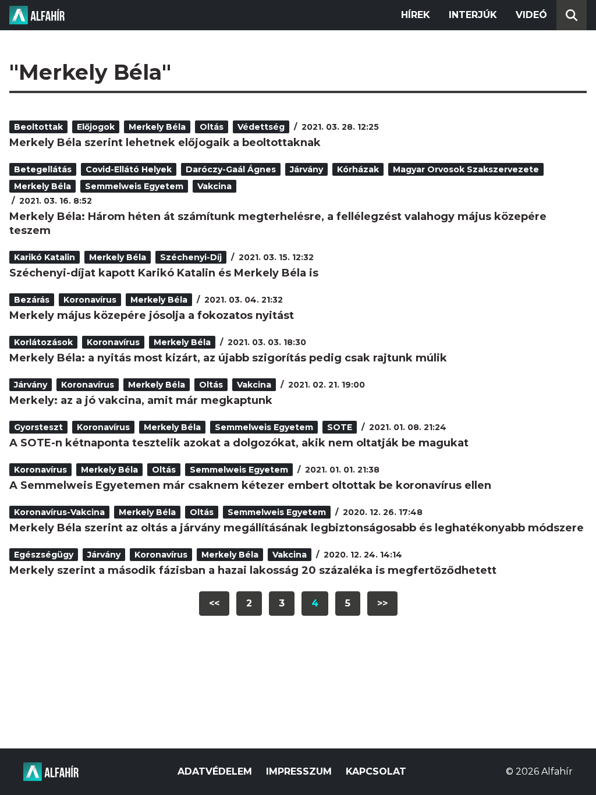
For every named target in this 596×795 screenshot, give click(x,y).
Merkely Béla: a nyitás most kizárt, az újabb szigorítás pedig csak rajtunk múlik (228, 358)
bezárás (31, 299)
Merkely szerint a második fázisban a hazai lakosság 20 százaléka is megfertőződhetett (252, 570)
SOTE (339, 427)
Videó (531, 14)
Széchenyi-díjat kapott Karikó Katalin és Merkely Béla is (163, 273)
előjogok (96, 127)
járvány (306, 169)
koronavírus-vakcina (59, 512)
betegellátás (43, 169)
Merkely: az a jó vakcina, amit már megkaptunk (140, 400)
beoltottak (38, 127)
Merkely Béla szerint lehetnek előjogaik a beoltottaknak (165, 142)
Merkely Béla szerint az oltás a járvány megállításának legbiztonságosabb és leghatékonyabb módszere (296, 527)
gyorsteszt (38, 427)
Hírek (415, 14)
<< (214, 603)
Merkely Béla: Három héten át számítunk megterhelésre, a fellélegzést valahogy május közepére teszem (278, 223)
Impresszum (299, 771)
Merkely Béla (157, 127)
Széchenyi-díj (191, 257)
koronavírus (89, 299)
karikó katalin (44, 257)
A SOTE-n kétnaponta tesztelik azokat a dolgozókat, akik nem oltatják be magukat (239, 442)
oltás (212, 127)
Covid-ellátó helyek (129, 169)
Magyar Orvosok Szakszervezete (466, 169)
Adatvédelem (215, 771)
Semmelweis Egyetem (134, 186)
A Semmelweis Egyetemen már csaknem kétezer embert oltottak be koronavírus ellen (250, 485)
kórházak (358, 169)
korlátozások (43, 342)
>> (382, 603)
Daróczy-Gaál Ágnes (231, 169)
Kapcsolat (376, 771)
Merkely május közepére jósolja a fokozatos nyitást (151, 315)
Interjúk (473, 14)
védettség (261, 127)
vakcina (214, 186)
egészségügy (43, 554)
